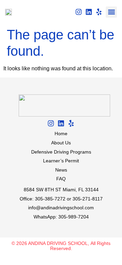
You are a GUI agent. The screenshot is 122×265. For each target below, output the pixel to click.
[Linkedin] (88, 11)
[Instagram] (78, 11)
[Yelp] (99, 11)
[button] (111, 12)
